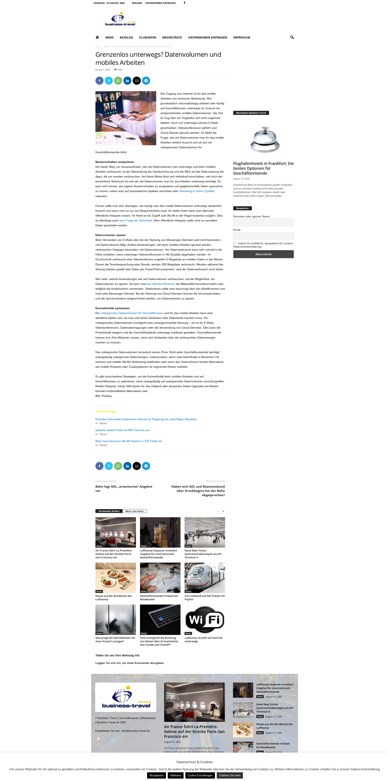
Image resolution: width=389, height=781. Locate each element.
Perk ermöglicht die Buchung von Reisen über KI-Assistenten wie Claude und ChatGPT (159, 641)
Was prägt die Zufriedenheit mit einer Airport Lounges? (115, 639)
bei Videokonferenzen (161, 283)
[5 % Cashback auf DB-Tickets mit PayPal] (205, 578)
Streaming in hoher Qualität (196, 191)
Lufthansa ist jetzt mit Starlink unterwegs (203, 639)
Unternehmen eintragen (160, 2)
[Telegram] (146, 81)
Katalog (126, 37)
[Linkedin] (127, 81)
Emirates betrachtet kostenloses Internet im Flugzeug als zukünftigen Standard (146, 419)
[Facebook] (184, 3)
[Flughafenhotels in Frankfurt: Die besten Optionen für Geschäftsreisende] (263, 139)
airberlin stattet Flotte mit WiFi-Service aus (122, 430)
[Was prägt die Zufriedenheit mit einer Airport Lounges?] (115, 620)
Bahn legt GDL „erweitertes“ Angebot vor (123, 488)
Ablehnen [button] (175, 775)
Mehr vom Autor (134, 511)
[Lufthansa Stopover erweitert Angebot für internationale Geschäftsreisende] (160, 532)
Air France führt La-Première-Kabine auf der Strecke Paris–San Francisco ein (113, 554)
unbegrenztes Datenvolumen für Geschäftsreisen (131, 313)
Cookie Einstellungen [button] (200, 775)
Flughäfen (147, 37)
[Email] (137, 81)
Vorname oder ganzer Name (251, 216)
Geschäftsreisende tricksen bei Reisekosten (159, 597)
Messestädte (172, 37)
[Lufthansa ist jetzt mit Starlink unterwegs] (205, 620)
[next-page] (223, 511)
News (109, 37)
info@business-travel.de (135, 730)
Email (236, 229)
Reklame (137, 2)
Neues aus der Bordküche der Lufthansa (113, 597)
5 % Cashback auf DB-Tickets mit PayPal (205, 597)
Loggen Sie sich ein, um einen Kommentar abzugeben (129, 663)
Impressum (241, 37)
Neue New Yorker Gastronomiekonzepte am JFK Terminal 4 (203, 554)
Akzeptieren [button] (157, 775)
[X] (109, 81)
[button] (291, 37)
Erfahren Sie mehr (229, 775)
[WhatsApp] (118, 81)
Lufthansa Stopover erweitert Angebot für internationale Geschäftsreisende (158, 554)
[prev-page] (218, 511)
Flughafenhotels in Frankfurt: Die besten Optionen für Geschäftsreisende (263, 168)
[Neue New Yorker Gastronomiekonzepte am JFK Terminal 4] (205, 532)
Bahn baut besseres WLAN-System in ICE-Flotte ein (128, 441)
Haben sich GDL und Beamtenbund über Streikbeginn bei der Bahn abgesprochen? (198, 490)
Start (97, 46)
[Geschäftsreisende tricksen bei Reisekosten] (160, 578)
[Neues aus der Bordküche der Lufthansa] (115, 578)
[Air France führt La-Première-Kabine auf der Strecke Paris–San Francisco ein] (115, 532)
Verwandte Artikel (109, 511)
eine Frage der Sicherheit (135, 220)
